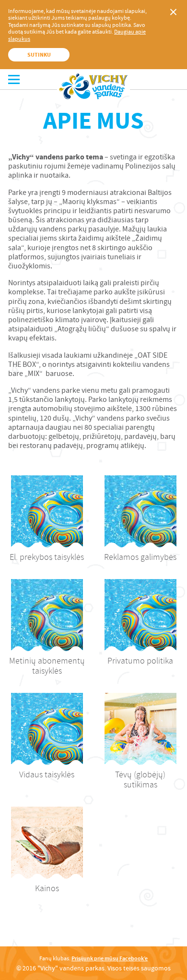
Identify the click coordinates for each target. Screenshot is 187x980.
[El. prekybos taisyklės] (47, 511)
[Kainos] (47, 843)
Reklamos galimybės (140, 557)
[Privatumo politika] (140, 615)
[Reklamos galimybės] (140, 511)
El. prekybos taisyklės (47, 557)
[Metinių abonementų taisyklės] (47, 615)
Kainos (47, 888)
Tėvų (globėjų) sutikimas (140, 780)
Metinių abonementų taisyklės (47, 666)
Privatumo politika (140, 661)
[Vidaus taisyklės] (47, 729)
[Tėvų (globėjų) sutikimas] (140, 729)
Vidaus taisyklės (46, 775)
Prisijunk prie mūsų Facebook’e (109, 958)
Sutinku (39, 55)
